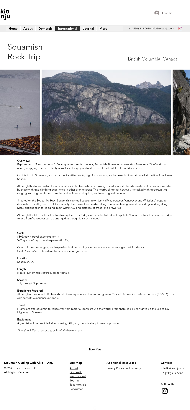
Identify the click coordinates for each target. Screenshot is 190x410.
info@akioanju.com (163, 28)
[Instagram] (165, 391)
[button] (103, 28)
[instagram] (180, 28)
